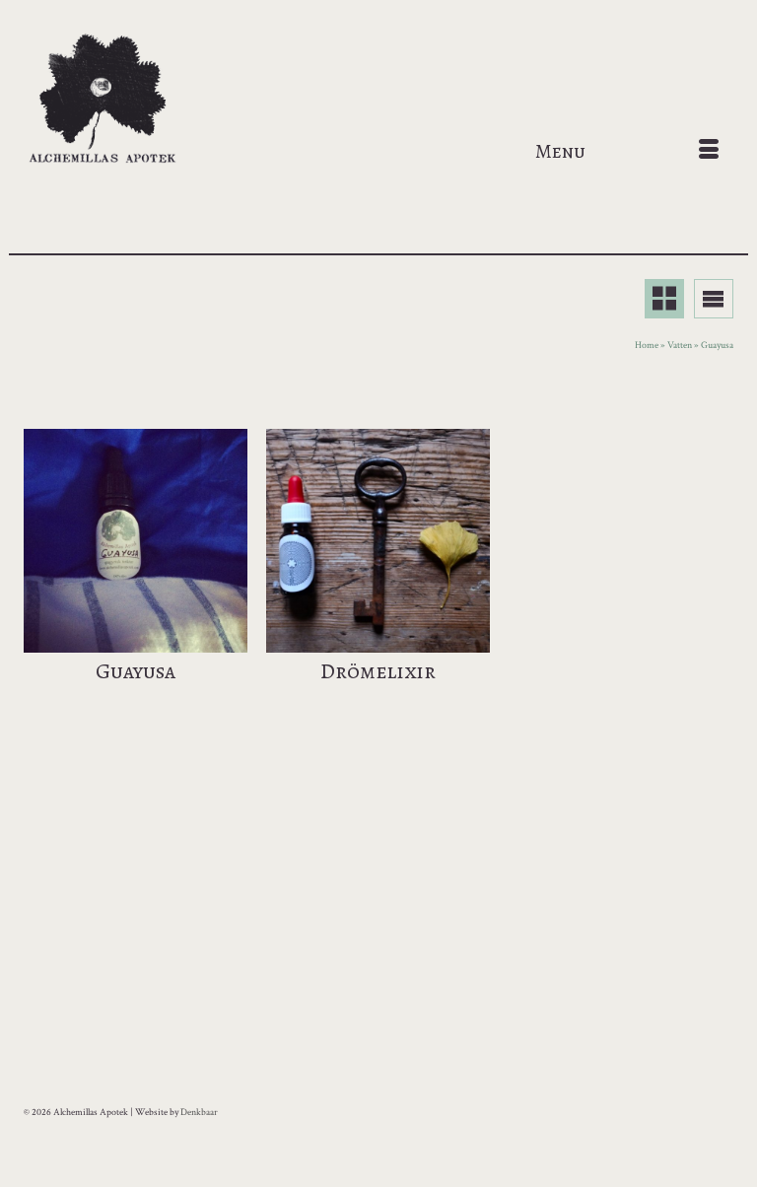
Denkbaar (199, 1112)
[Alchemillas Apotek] (378, 100)
